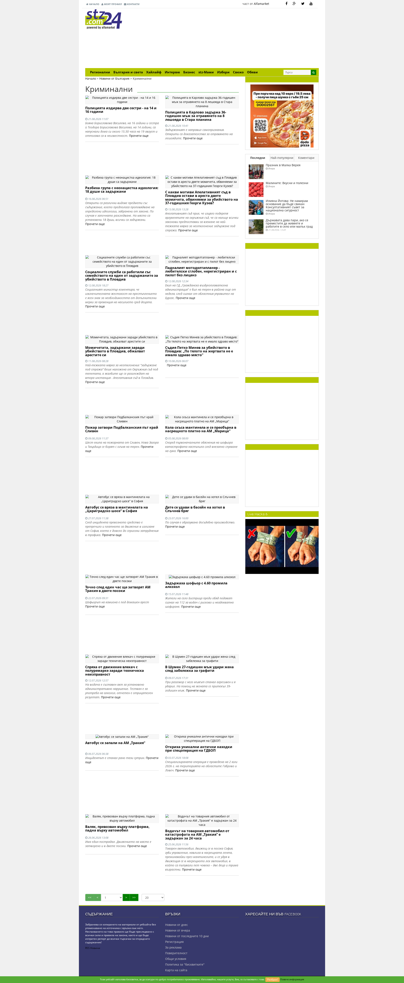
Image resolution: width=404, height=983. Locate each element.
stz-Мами (206, 72)
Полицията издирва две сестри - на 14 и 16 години (121, 110)
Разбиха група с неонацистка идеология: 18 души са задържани (121, 190)
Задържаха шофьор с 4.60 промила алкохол (196, 585)
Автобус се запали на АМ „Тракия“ (115, 743)
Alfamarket (261, 4)
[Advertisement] (242, 38)
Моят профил (112, 4)
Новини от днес (176, 925)
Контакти (133, 4)
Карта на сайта (176, 970)
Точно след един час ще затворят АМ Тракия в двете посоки (117, 589)
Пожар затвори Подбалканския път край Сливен (121, 429)
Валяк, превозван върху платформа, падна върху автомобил (117, 828)
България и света (128, 72)
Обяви (252, 72)
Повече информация (292, 979)
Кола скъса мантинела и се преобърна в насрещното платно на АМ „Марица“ (200, 429)
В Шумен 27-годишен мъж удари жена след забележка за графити (199, 669)
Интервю (172, 72)
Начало (93, 4)
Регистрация (174, 942)
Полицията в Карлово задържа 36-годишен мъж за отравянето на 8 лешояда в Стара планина (195, 116)
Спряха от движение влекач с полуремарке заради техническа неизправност (114, 671)
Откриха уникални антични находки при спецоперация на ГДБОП (198, 748)
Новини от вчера (177, 930)
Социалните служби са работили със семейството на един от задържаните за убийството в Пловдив (121, 276)
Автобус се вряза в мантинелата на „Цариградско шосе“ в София (116, 509)
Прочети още (139, 136)
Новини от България (114, 78)
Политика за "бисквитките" (185, 964)
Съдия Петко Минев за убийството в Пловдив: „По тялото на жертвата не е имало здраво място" (199, 351)
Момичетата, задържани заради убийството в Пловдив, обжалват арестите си (115, 351)
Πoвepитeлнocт (176, 953)
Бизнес (189, 72)
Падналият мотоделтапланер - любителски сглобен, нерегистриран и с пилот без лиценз (201, 271)
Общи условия (175, 959)
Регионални (100, 72)
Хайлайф (153, 72)
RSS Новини (92, 948)
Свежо (238, 72)
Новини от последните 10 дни (187, 936)
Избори (223, 72)
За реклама (173, 947)
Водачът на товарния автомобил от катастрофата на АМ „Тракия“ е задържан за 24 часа (197, 835)
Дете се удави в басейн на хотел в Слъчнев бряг (195, 509)
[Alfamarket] (282, 116)
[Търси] (313, 72)
